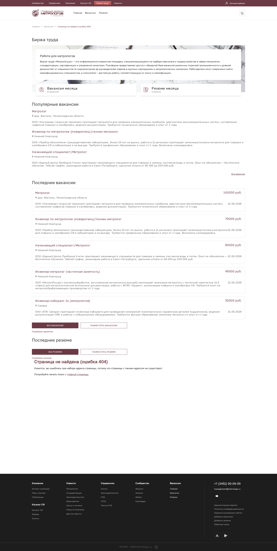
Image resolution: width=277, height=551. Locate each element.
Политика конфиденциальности (229, 509)
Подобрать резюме (42, 358)
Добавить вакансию (223, 516)
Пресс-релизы (39, 493)
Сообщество (38, 3)
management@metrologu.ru (227, 489)
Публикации (37, 497)
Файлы (138, 497)
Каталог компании (40, 489)
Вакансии (90, 12)
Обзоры (35, 514)
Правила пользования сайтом (228, 513)
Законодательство (75, 497)
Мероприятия (72, 501)
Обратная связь (221, 524)
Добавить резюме (222, 520)
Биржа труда (103, 3)
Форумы (139, 489)
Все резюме (55, 352)
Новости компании (75, 510)
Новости (118, 3)
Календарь (140, 501)
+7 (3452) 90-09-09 (227, 483)
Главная (77, 12)
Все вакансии (238, 174)
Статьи (104, 489)
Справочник (54, 3)
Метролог (39, 111)
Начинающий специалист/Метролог (59, 152)
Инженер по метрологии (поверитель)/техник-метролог (75, 131)
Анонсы (35, 518)
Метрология (72, 489)
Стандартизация (74, 493)
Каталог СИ (85, 3)
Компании (70, 3)
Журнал (139, 493)
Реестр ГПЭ (106, 505)
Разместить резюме (104, 352)
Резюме (103, 12)
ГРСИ (103, 501)
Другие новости (73, 514)
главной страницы (77, 374)
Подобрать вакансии (42, 331)
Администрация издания (225, 505)
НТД (103, 497)
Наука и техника (74, 505)
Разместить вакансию (103, 325)
